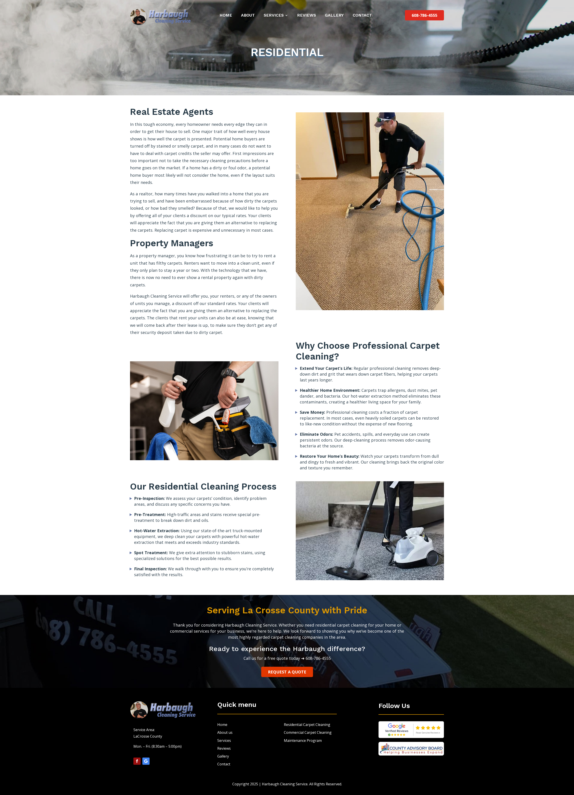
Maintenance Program (303, 740)
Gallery (334, 15)
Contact (362, 15)
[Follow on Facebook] (137, 761)
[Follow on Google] (146, 761)
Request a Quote (287, 672)
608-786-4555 (424, 15)
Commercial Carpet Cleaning (308, 732)
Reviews (306, 15)
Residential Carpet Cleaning (307, 724)
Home (226, 15)
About (248, 15)
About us (225, 732)
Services (274, 15)
